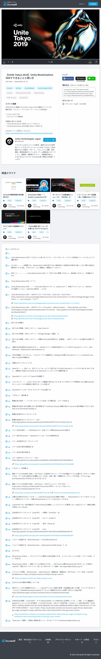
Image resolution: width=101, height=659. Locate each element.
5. (9, 281)
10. (9, 328)
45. (9, 572)
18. (9, 382)
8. (9, 307)
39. (9, 529)
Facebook (69, 79)
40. (9, 540)
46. (9, 583)
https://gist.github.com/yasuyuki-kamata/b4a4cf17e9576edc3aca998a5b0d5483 (44, 535)
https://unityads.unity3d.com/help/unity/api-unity (33, 578)
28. (9, 447)
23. (9, 414)
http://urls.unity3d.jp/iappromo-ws (67, 492)
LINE (92, 79)
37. (9, 518)
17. (9, 376)
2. (9, 258)
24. (9, 420)
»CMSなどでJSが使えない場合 (79, 85)
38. (9, 524)
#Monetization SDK (23, 93)
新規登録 (93, 4)
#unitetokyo (29, 88)
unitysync (18, 200)
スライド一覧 (49, 140)
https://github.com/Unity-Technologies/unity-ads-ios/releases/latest (39, 318)
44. (9, 564)
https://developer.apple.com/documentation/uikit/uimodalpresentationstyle (43, 596)
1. (9, 253)
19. (9, 390)
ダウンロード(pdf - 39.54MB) (75, 104)
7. (9, 295)
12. (9, 339)
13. (9, 347)
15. (9, 363)
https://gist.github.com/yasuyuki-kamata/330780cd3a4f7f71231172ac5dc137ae (44, 426)
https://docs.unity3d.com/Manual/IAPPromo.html (33, 492)
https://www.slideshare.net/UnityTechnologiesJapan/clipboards (29, 133)
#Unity (9, 93)
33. (9, 484)
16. (9, 369)
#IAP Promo (11, 97)
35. (9, 505)
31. (9, 468)
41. (9, 545)
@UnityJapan (19, 141)
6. (9, 287)
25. (9, 430)
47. (9, 588)
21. (9, 401)
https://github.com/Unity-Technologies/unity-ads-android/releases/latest (41, 316)
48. (9, 601)
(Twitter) (82, 78)
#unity (18, 88)
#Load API (23, 97)
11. (9, 334)
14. (9, 355)
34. (9, 497)
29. (9, 452)
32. (9, 474)
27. (9, 441)
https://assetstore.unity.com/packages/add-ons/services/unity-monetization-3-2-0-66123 (46, 303)
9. (9, 323)
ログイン (82, 4)
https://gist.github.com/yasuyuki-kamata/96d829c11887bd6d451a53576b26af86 (44, 464)
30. (9, 458)
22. (9, 406)
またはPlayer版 (81, 81)
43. (9, 556)
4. (9, 273)
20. (9, 395)
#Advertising (39, 93)
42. (9, 551)
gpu (34, 232)
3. (9, 265)
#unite (9, 88)
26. (9, 436)
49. (9, 621)
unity (9, 200)
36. (9, 513)
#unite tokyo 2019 (45, 88)
